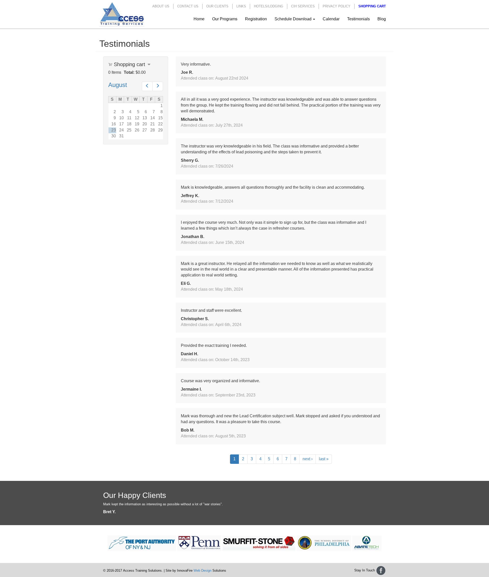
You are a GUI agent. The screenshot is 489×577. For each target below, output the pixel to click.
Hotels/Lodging (268, 6)
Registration (256, 19)
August (117, 84)
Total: (129, 72)
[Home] (123, 14)
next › (308, 459)
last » (324, 459)
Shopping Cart (372, 6)
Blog (381, 19)
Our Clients (217, 6)
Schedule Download (294, 19)
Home (199, 19)
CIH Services (303, 6)
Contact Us (187, 6)
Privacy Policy (336, 6)
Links (241, 6)
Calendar (331, 19)
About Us (160, 6)
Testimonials (358, 19)
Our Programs (224, 19)
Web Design (202, 570)
